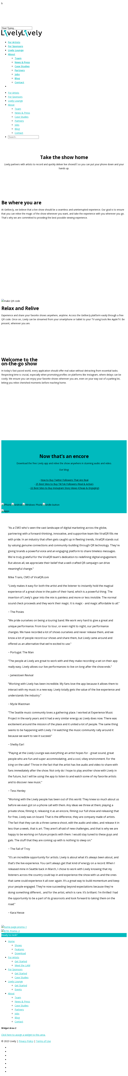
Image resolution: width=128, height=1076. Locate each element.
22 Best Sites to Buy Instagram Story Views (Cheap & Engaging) (64, 488)
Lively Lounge (16, 50)
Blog (17, 78)
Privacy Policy (26, 1041)
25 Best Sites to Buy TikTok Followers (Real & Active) (64, 484)
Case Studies (22, 66)
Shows (18, 945)
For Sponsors (15, 96)
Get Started (21, 961)
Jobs (17, 74)
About (11, 104)
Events (18, 989)
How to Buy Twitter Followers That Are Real (64, 480)
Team (18, 58)
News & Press (22, 62)
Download (20, 953)
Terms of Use (43, 1041)
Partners (20, 70)
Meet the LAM (22, 965)
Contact (19, 82)
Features (19, 949)
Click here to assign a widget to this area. (23, 1034)
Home (11, 941)
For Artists (13, 92)
